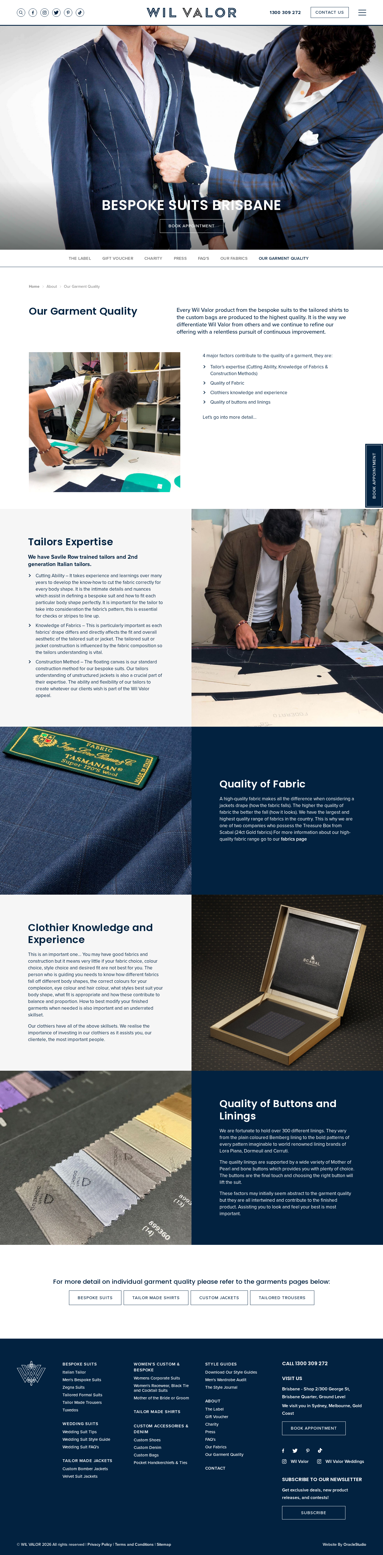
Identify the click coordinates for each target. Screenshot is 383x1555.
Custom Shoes (147, 1439)
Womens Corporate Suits (157, 1378)
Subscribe (313, 1513)
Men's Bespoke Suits (82, 1379)
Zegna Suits (74, 1387)
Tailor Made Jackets (87, 1460)
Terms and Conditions (134, 1544)
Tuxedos (70, 1409)
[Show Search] (21, 12)
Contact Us (329, 12)
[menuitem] (93, 1386)
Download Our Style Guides (231, 1372)
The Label (80, 258)
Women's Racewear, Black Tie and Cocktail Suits (161, 1388)
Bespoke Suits (95, 1298)
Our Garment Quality (224, 1454)
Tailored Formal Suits (82, 1394)
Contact (215, 1468)
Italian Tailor (74, 1372)
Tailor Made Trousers (82, 1402)
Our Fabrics (234, 258)
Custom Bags (146, 1455)
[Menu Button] (362, 12)
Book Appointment (192, 226)
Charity (153, 258)
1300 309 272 (285, 12)
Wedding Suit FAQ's (81, 1446)
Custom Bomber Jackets (85, 1468)
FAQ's (203, 258)
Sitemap (164, 1544)
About (213, 1401)
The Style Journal (221, 1387)
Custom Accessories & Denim (161, 1429)
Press (180, 258)
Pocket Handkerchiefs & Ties (160, 1462)
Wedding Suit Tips (80, 1431)
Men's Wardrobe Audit (225, 1379)
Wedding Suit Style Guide (86, 1439)
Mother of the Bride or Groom (161, 1397)
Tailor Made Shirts (156, 1298)
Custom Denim (147, 1447)
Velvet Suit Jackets (80, 1476)
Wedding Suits (80, 1424)
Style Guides (221, 1364)
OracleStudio (354, 1544)
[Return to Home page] (191, 13)
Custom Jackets (219, 1298)
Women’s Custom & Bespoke (157, 1367)
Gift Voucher (117, 258)
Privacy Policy (99, 1544)
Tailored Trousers (282, 1298)
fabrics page (294, 839)
